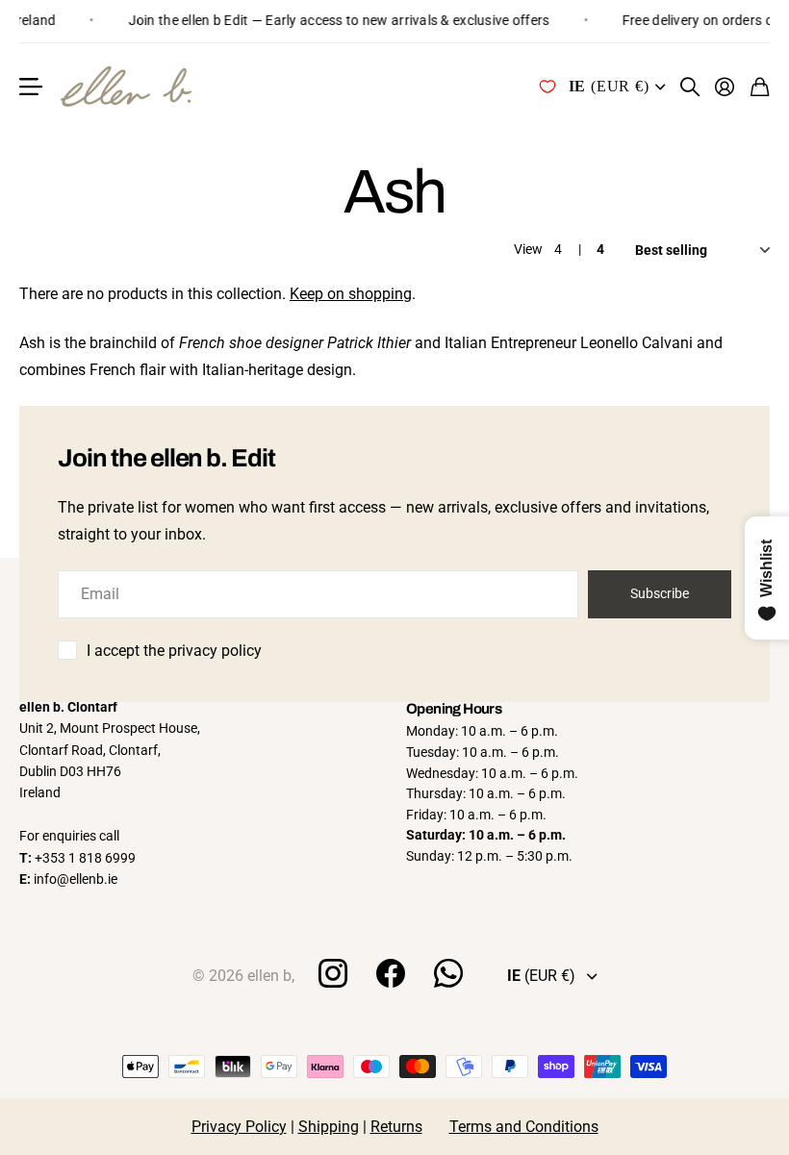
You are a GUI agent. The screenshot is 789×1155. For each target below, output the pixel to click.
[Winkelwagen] (760, 86)
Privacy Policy (239, 1126)
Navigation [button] (29, 87)
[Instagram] (332, 973)
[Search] (690, 86)
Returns (396, 1126)
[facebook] (390, 973)
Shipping (328, 1126)
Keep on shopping (351, 294)
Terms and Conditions (523, 1126)
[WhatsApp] (448, 973)
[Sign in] (725, 86)
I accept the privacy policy (174, 650)
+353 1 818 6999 (85, 858)
